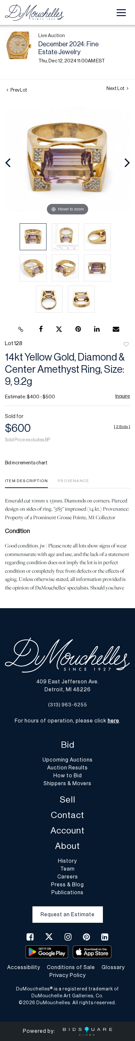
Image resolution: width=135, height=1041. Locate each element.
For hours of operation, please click (67, 720)
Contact (67, 815)
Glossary (113, 967)
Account (67, 830)
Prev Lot (18, 90)
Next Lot (115, 88)
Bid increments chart (26, 463)
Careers (67, 876)
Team (67, 869)
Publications (67, 892)
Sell (67, 799)
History (67, 861)
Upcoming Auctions (68, 760)
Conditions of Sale (71, 967)
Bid (67, 745)
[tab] (26, 483)
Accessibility (23, 967)
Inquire (122, 396)
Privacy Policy (67, 975)
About (67, 846)
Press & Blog (67, 884)
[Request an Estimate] (67, 909)
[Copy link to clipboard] (21, 329)
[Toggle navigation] (121, 13)
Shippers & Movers (67, 783)
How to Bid (67, 775)
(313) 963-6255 (67, 704)
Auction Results (67, 767)
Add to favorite (126, 345)
